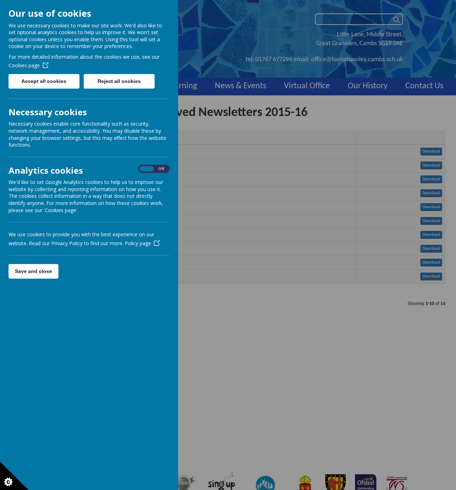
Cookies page (24, 65)
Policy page (138, 243)
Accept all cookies (43, 81)
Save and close (33, 271)
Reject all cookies (119, 81)
